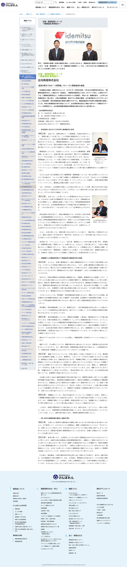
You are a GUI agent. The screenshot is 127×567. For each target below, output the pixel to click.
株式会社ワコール (26, 315)
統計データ (100, 493)
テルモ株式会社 (26, 270)
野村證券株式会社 (26, 176)
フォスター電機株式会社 (28, 242)
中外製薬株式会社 (26, 113)
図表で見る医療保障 (20, 519)
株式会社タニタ (26, 346)
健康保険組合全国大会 (21, 539)
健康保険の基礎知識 (46, 503)
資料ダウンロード (103, 488)
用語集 (43, 529)
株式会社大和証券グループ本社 (26, 333)
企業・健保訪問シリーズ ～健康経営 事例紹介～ (49, 14)
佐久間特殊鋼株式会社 (28, 236)
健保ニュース (18, 514)
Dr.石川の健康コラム (28, 67)
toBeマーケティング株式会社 (28, 145)
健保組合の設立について (75, 540)
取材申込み (92, 2)
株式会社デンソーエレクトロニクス (28, 156)
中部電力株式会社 (26, 248)
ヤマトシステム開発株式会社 (28, 152)
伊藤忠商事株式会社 (27, 337)
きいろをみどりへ (46, 497)
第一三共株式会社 (26, 164)
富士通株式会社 (26, 167)
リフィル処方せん (46, 536)
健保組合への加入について (76, 542)
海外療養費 (44, 513)
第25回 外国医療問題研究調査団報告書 (20, 523)
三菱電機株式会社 (26, 360)
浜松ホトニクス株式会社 (28, 282)
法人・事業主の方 (75, 535)
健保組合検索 (72, 548)
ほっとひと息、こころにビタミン (27, 45)
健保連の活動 (17, 535)
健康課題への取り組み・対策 (27, 364)
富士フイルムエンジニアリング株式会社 (28, 199)
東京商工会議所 (26, 173)
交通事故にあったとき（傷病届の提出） (47, 533)
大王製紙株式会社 (26, 239)
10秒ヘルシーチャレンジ (28, 40)
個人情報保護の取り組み (103, 518)
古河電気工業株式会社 (28, 254)
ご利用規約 (100, 515)
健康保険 (17, 509)
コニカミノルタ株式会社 (28, 323)
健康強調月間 (18, 541)
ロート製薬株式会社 (27, 329)
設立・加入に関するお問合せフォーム (79, 545)
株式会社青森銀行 (26, 296)
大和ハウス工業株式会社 (28, 299)
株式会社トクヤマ (26, 107)
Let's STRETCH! (27, 64)
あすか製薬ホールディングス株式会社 (28, 136)
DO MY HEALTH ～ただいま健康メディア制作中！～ (78, 494)
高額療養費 (44, 508)
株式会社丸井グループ (28, 279)
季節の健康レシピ (73, 505)
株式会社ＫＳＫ (26, 260)
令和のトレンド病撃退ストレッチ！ (27, 35)
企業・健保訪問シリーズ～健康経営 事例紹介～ (75, 522)
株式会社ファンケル (27, 170)
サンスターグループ (27, 276)
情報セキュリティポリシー (104, 520)
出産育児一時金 (45, 511)
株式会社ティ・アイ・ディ (28, 140)
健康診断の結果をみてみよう (49, 524)
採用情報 (15, 501)
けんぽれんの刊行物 (19, 505)
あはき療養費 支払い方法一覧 (105, 504)
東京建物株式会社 (26, 229)
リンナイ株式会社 (26, 312)
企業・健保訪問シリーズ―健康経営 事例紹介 (28, 77)
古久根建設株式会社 (27, 207)
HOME (21, 14)
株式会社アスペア (26, 196)
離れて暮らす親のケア (28, 60)
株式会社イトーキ (26, 257)
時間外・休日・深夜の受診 (48, 519)
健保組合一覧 (72, 553)
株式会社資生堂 (26, 94)
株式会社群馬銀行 (26, 81)
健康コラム (29, 14)
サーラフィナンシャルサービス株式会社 (28, 182)
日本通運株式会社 (26, 353)
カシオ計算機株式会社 (28, 104)
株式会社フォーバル (27, 285)
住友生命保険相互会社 (28, 149)
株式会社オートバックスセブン (26, 319)
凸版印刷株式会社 (26, 193)
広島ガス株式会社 (26, 343)
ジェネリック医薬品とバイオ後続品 (50, 516)
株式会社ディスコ (26, 340)
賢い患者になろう (73, 508)
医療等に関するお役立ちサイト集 (50, 526)
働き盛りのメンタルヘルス (26, 71)
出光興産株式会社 (26, 187)
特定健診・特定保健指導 (47, 521)
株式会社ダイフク (26, 273)
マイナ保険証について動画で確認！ (50, 546)
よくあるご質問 (70, 2)
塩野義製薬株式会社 (27, 302)
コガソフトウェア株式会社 (28, 213)
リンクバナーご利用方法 (103, 523)
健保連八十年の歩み (20, 517)
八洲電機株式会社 (26, 210)
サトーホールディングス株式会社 (28, 288)
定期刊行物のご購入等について (23, 526)
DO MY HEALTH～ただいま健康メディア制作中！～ (28, 29)
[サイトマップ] (122, 4)
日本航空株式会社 (26, 123)
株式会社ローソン (26, 357)
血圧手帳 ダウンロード (75, 528)
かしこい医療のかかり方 (47, 505)
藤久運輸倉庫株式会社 (28, 179)
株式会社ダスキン (26, 203)
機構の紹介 (16, 496)
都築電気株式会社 (26, 217)
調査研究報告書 (101, 496)
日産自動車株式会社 (27, 161)
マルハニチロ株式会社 (28, 101)
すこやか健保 (18, 511)
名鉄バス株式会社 (26, 97)
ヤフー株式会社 (26, 245)
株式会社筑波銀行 (26, 233)
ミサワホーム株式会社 (28, 110)
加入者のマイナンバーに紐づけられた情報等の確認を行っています (51, 540)
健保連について (19, 489)
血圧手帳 (24, 368)
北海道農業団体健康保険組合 (28, 116)
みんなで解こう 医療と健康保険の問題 (51, 500)
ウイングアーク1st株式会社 (28, 87)
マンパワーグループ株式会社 (27, 349)
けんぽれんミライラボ (47, 549)
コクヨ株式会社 (26, 91)
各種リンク (72, 550)
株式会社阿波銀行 (26, 263)
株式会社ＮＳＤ (26, 120)
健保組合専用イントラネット (107, 2)
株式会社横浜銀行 (26, 226)
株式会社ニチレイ (26, 266)
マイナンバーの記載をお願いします (50, 543)
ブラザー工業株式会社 (28, 292)
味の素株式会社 (26, 223)
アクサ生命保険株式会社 (28, 220)
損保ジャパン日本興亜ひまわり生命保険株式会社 (28, 305)
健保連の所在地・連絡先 (19, 498)
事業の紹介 (16, 493)
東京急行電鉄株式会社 (28, 326)
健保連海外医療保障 (102, 498)
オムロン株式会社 (26, 251)
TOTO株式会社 (26, 127)
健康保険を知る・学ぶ (49, 488)
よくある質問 (100, 507)
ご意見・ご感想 (82, 2)
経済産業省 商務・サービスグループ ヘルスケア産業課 (28, 131)
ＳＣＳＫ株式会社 (26, 309)
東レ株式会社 (25, 84)
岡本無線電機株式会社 (28, 190)
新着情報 (61, 2)
